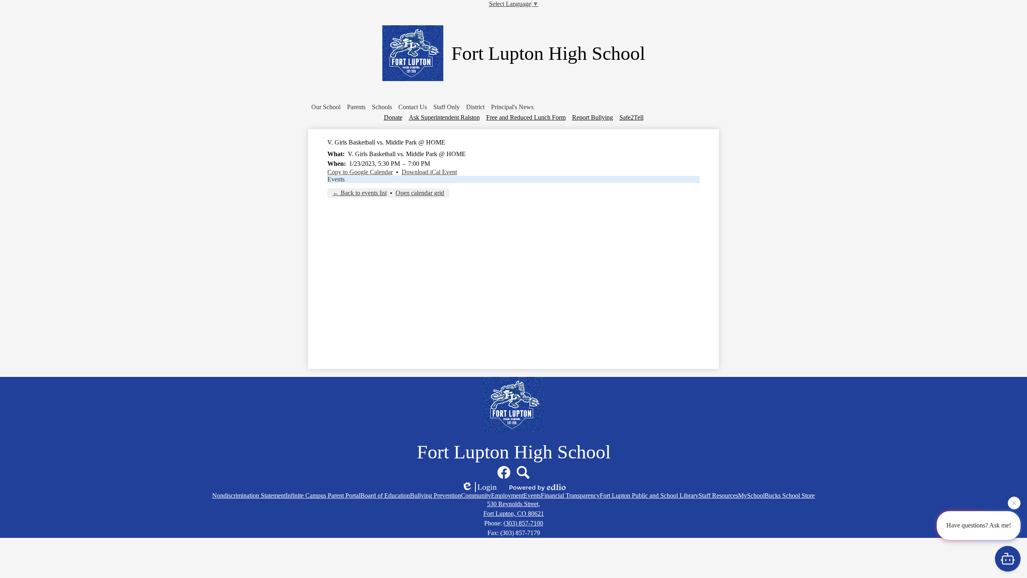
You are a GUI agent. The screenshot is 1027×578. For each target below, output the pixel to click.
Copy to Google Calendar (360, 172)
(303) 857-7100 (523, 523)
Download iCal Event (429, 172)
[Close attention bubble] (1014, 502)
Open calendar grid (420, 192)
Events (336, 179)
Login (487, 486)
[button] (326, 107)
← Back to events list (360, 192)
